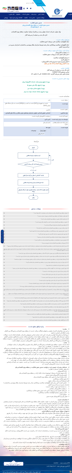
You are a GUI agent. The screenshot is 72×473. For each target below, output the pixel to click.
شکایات (26, 18)
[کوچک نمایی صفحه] (2, 234)
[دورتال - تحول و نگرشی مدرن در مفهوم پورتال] (70, 471)
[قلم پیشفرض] (2, 242)
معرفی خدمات (25, 14)
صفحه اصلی (41, 14)
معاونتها (18, 14)
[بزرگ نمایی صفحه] (2, 231)
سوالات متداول (40, 18)
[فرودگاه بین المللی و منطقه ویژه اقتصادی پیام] (57, 12)
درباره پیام (34, 14)
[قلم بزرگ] (2, 239)
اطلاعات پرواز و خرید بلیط (16, 18)
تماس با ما (32, 18)
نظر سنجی (11, 14)
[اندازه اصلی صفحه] (2, 236)
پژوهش (6, 18)
